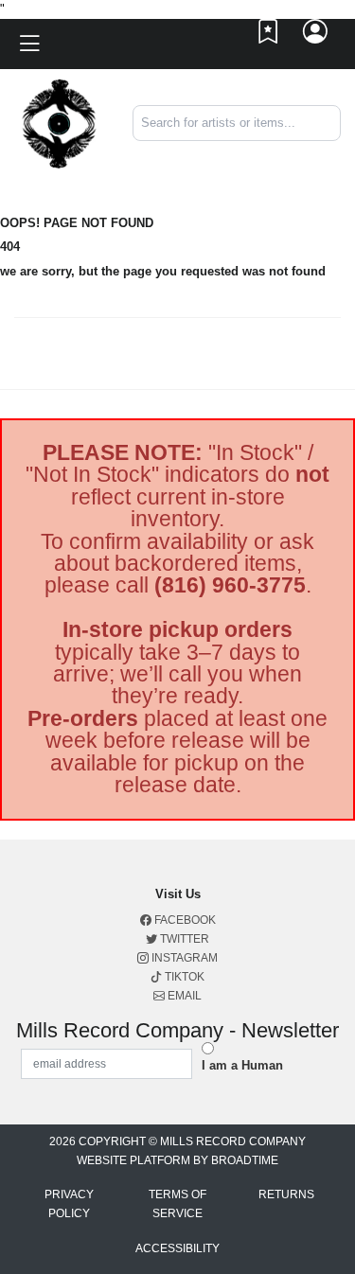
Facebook (183, 920)
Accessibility (177, 1248)
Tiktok (183, 976)
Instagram (183, 957)
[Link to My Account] (316, 36)
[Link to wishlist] (269, 36)
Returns (286, 1194)
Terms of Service (177, 1204)
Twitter (183, 939)
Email (183, 995)
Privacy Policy (69, 1204)
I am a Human (242, 1065)
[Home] (59, 122)
